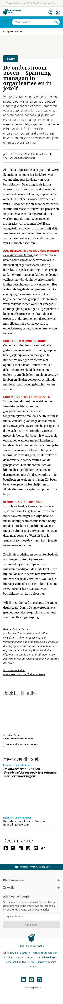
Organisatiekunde (14, 31)
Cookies (30, 957)
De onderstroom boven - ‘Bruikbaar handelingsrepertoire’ (25, 823)
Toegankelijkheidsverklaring (20, 962)
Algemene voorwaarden (45, 953)
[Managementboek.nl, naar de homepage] (13, 14)
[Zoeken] (56, 22)
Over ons (31, 966)
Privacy (19, 957)
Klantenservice (13, 880)
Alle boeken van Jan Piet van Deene (24, 674)
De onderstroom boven (17, 255)
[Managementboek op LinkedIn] (23, 979)
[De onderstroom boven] (14, 714)
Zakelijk (8, 887)
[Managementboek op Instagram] (39, 979)
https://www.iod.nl (14, 670)
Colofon (8, 957)
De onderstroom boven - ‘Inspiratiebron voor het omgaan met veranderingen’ (30, 772)
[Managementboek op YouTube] (31, 979)
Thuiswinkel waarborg (18, 953)
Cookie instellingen (47, 957)
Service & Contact (46, 962)
